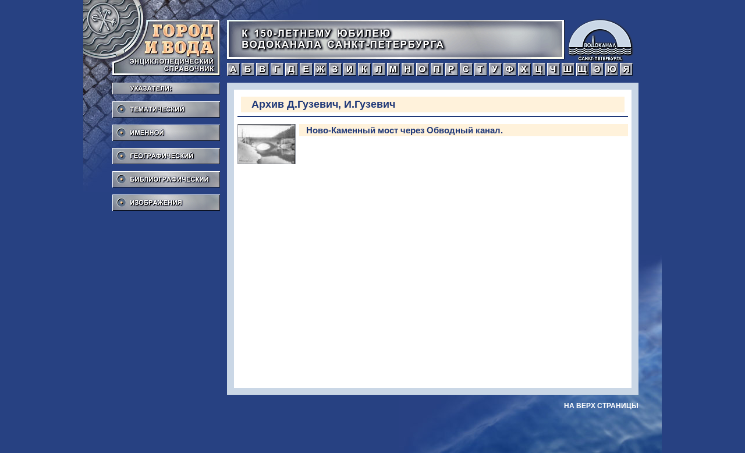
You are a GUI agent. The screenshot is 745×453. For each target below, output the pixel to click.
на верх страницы (601, 406)
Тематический (166, 106)
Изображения (166, 199)
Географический (166, 152)
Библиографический (166, 175)
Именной (166, 129)
